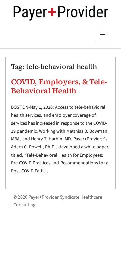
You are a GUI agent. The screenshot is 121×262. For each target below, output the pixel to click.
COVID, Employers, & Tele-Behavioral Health (59, 86)
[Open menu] (102, 33)
